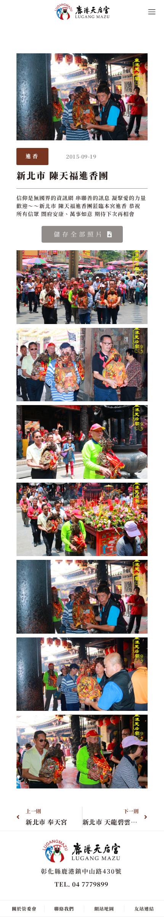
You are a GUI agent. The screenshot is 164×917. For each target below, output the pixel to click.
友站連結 (144, 908)
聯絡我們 (64, 908)
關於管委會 (24, 908)
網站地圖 (104, 908)
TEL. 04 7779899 (81, 884)
